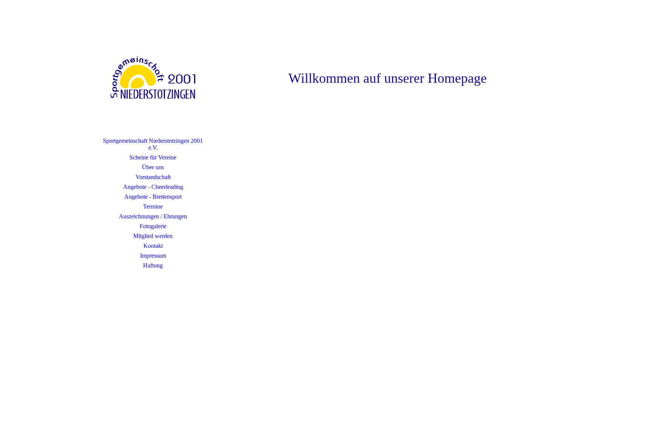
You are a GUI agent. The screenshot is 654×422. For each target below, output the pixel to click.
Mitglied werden (153, 236)
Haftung (153, 265)
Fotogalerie (153, 226)
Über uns (153, 167)
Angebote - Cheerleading (153, 187)
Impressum (153, 255)
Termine (153, 206)
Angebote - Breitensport (153, 196)
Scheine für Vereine (152, 157)
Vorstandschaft (153, 177)
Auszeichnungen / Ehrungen (153, 216)
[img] (153, 77)
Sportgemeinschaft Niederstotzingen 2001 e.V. (153, 144)
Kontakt (153, 246)
